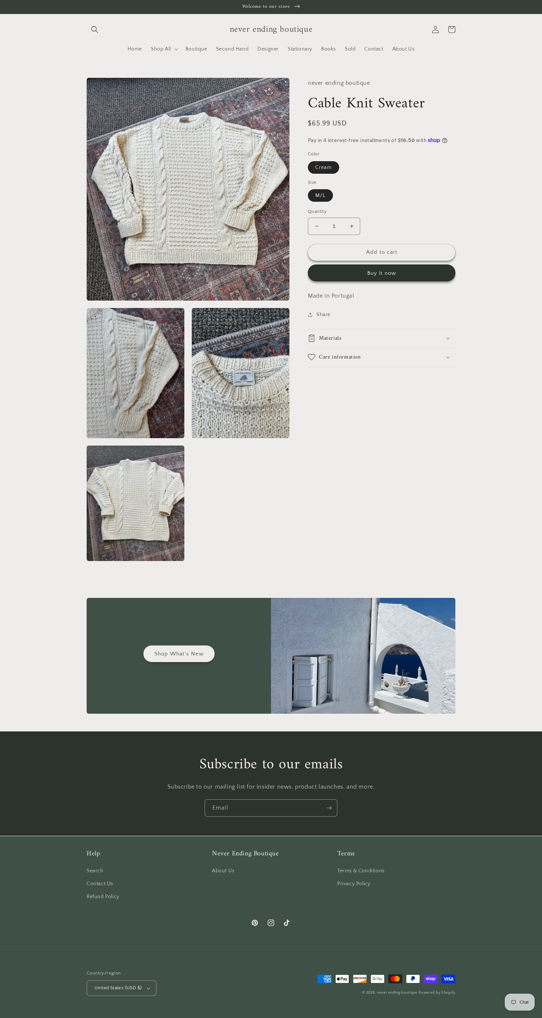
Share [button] (323, 315)
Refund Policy (103, 897)
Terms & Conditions (361, 871)
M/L (320, 195)
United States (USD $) (118, 987)
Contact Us (100, 884)
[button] (95, 29)
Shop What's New (179, 654)
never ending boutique (397, 993)
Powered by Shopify (436, 993)
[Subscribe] (329, 808)
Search (95, 871)
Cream (323, 167)
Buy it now (381, 273)
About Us (223, 871)
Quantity (317, 211)
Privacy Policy (353, 884)
